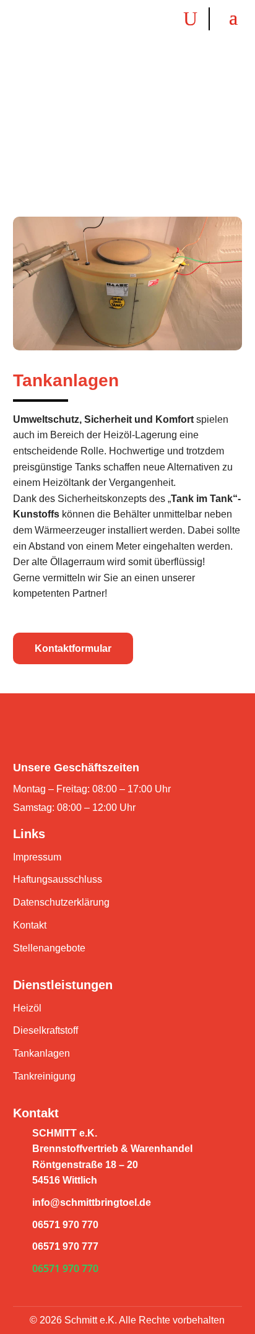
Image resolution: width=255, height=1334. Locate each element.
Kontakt (29, 925)
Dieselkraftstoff (45, 1030)
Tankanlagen (41, 1053)
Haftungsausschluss (57, 879)
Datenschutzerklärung (61, 902)
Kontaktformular (73, 648)
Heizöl (27, 1008)
